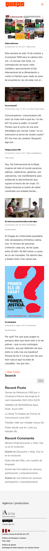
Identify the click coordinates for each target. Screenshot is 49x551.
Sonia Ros (10, 47)
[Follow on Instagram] (3, 531)
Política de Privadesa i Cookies (14, 538)
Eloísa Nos (10, 461)
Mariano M (10, 443)
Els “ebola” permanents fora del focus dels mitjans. (21, 222)
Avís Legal (6, 541)
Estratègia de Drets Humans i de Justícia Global (20, 548)
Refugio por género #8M (13, 150)
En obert (31, 109)
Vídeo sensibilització (34, 153)
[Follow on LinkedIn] (6, 531)
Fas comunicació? (11, 106)
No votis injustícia (10, 322)
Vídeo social (9, 158)
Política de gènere (9, 545)
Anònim (9, 469)
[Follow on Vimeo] (9, 531)
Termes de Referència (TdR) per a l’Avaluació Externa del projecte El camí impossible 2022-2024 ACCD (22, 397)
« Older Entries (12, 372)
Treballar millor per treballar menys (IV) (24, 423)
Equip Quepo (39, 109)
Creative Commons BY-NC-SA (13, 534)
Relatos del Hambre (11, 44)
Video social (31, 47)
